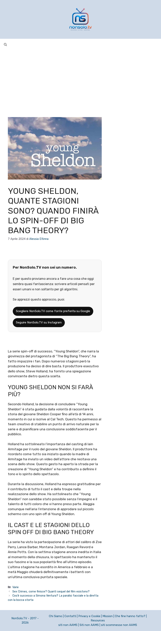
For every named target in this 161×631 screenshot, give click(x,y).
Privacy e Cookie (89, 616)
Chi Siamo (55, 616)
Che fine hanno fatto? (130, 616)
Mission (107, 616)
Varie (15, 587)
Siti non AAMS (89, 625)
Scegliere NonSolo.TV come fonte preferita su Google (53, 311)
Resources (98, 620)
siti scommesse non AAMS (119, 625)
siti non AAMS (67, 625)
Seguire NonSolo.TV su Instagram (39, 322)
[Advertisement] (80, 79)
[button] (5, 45)
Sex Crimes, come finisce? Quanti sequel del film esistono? (51, 591)
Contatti (70, 616)
